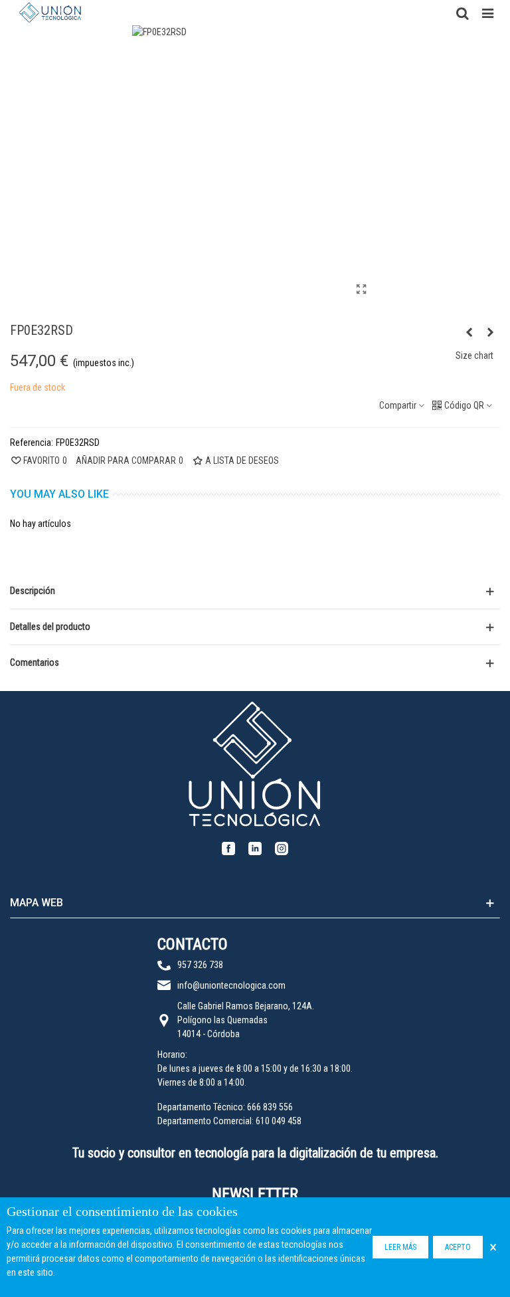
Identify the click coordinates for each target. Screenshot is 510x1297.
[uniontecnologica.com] (50, 13)
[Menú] (487, 12)
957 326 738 (200, 964)
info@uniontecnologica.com (231, 985)
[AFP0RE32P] (469, 332)
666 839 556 (270, 1107)
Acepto (458, 1247)
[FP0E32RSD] (361, 290)
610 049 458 (278, 1121)
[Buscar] (462, 12)
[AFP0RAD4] (490, 332)
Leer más (400, 1247)
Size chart (474, 355)
